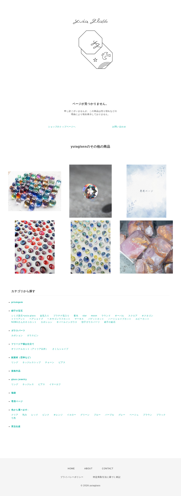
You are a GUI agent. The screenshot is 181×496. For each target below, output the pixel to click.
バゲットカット (96, 319)
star (85, 315)
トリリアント (18, 319)
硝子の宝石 (17, 310)
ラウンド (106, 315)
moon (94, 315)
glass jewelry (19, 379)
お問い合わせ (119, 126)
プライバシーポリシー (71, 477)
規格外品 (16, 371)
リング (14, 362)
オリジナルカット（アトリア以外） (29, 349)
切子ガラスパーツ (90, 322)
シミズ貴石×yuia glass (23, 315)
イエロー (71, 415)
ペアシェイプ (36, 319)
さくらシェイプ (60, 349)
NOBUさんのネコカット (24, 322)
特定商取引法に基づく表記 (107, 477)
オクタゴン (147, 315)
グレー (121, 415)
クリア (14, 415)
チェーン (49, 362)
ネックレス (28, 384)
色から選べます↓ (20, 410)
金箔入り (44, 315)
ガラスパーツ (18, 330)
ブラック (161, 415)
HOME (71, 468)
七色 (13, 418)
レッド (34, 415)
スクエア (133, 315)
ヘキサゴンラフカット (58, 319)
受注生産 (16, 426)
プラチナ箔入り (61, 315)
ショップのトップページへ (62, 126)
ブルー (97, 415)
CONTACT (107, 468)
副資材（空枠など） (21, 357)
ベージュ (134, 415)
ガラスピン (33, 335)
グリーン (85, 415)
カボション (46, 322)
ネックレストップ (31, 362)
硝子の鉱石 (110, 322)
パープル (109, 415)
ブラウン (147, 415)
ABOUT (88, 468)
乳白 (24, 415)
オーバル (119, 315)
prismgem (17, 302)
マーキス (79, 319)
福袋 (13, 393)
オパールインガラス (67, 322)
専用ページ (17, 401)
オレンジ (58, 415)
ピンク (45, 415)
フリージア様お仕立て (22, 344)
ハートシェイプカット (119, 319)
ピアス (62, 362)
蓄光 (76, 315)
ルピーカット (142, 319)
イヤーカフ (55, 384)
